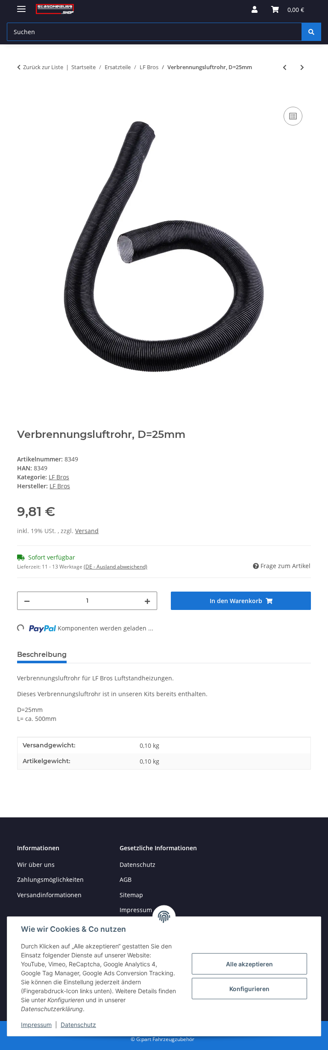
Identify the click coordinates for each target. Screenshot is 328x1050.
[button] (254, 9)
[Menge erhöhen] (147, 601)
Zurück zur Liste (43, 67)
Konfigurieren (249, 988)
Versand (87, 531)
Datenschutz (78, 1024)
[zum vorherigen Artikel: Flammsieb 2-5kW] (284, 67)
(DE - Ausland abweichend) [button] (115, 566)
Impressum (36, 1024)
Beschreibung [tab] (42, 654)
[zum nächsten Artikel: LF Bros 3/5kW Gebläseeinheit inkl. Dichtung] (302, 67)
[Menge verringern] (27, 601)
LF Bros (59, 477)
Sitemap (131, 895)
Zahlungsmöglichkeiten (50, 879)
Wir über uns (36, 864)
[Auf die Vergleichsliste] (293, 116)
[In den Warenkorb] (24, 95)
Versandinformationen (49, 895)
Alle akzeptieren (249, 964)
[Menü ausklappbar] (21, 5)
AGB (126, 879)
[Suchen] (311, 32)
